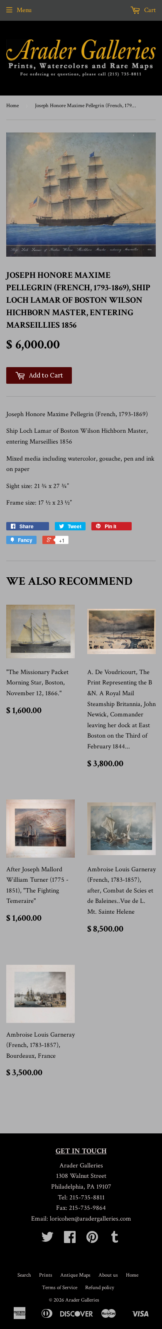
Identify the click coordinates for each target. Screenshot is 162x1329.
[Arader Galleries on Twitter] (47, 1240)
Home (12, 105)
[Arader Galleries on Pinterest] (92, 1240)
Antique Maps (75, 1275)
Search (24, 1275)
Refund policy (99, 1287)
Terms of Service (59, 1287)
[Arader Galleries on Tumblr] (114, 1240)
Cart (149, 10)
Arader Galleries (82, 1300)
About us (108, 1275)
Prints (45, 1275)
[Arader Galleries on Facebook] (70, 1240)
